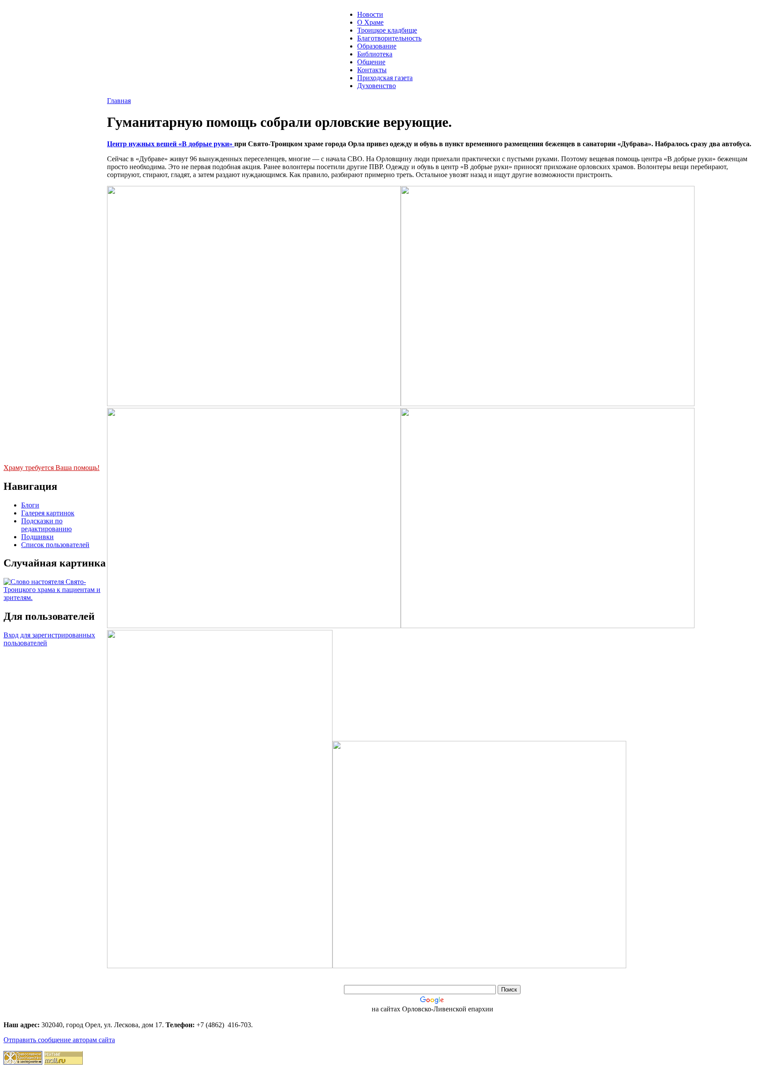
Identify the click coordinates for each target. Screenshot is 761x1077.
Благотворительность (389, 38)
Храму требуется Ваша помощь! (52, 467)
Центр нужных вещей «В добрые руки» (170, 144)
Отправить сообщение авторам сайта (59, 1040)
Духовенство (376, 85)
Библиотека (374, 54)
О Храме (370, 22)
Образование (376, 46)
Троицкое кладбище (387, 30)
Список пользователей (55, 544)
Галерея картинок (47, 513)
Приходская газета (385, 77)
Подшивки (37, 536)
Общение (371, 62)
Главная (119, 100)
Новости (370, 14)
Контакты (372, 70)
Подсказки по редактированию (46, 525)
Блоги (30, 505)
